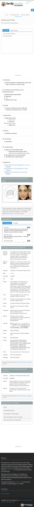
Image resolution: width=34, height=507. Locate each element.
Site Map (3, 502)
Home (7, 15)
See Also (6, 30)
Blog (14, 502)
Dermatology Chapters (9, 410)
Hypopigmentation (13, 153)
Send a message (5, 493)
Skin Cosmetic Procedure (9, 33)
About (30, 500)
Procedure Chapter (25, 15)
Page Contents (14, 30)
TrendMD (15, 223)
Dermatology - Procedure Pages (11, 413)
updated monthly (11, 470)
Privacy (26, 500)
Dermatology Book (14, 15)
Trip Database (7, 223)
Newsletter (9, 502)
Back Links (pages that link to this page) (13, 417)
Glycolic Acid (12, 120)
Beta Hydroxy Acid (10, 123)
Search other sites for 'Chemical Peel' (12, 420)
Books (5, 407)
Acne (7, 98)
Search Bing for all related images (15, 213)
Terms (21, 500)
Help (27, 3)
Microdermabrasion (7, 36)
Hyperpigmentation (25, 153)
